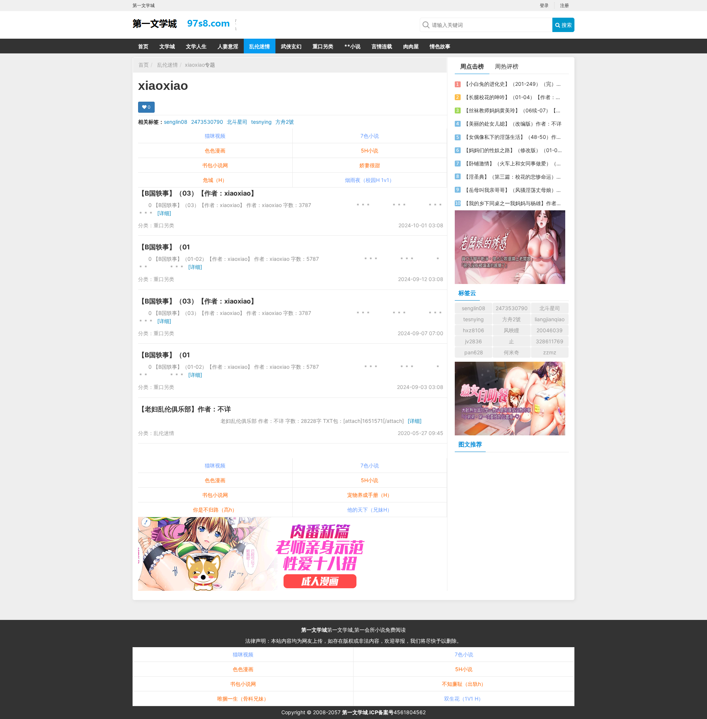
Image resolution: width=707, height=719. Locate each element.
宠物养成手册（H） (369, 495)
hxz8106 (473, 330)
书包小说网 (215, 165)
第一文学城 (314, 630)
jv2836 (473, 341)
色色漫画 (215, 150)
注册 (564, 5)
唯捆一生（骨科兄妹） (243, 698)
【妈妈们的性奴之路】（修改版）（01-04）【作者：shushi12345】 (513, 150)
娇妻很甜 (369, 165)
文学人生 (196, 46)
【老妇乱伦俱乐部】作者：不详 (184, 409)
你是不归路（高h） (215, 509)
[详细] (164, 213)
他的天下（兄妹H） (369, 509)
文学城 (167, 46)
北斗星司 (237, 122)
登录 (544, 5)
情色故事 (440, 46)
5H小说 (369, 150)
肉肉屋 (411, 46)
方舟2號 (284, 122)
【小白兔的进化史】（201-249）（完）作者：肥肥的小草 (513, 84)
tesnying (261, 122)
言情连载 (382, 46)
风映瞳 (511, 330)
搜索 (566, 25)
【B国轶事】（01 (164, 247)
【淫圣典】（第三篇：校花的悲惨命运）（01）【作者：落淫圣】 (513, 176)
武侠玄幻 (291, 46)
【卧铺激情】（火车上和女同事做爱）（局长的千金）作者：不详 (513, 163)
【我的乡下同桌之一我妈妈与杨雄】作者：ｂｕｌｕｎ (513, 203)
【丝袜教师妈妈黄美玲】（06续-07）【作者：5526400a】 (513, 110)
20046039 (550, 330)
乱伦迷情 (259, 46)
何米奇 (511, 352)
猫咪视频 (215, 136)
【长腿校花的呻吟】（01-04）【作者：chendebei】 (513, 97)
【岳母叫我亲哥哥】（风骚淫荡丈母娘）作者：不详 (513, 190)
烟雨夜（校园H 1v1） (369, 180)
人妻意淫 (228, 46)
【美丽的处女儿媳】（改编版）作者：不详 (513, 123)
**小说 (352, 46)
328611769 (549, 341)
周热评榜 (506, 66)
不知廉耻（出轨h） (464, 684)
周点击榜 (472, 66)
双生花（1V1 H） (463, 698)
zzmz (549, 352)
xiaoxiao (195, 65)
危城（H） (215, 180)
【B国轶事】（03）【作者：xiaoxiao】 (197, 193)
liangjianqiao (549, 319)
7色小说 (369, 136)
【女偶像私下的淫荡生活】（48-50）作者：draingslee (513, 137)
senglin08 (175, 122)
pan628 (473, 352)
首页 (143, 46)
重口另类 (323, 46)
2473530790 (207, 122)
